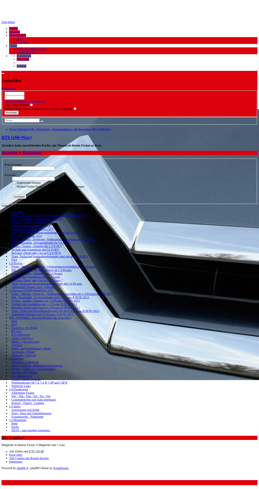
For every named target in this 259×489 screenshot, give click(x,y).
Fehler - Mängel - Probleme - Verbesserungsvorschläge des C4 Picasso (53, 266)
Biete (14, 423)
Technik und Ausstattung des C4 (30, 225)
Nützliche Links (21, 386)
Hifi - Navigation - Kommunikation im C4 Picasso (41, 270)
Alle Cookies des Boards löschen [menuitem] (29, 458)
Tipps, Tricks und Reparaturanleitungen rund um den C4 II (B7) (49, 256)
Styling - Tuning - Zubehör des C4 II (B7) (36, 246)
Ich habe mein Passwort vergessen (25, 101)
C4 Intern (14, 406)
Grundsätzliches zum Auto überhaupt (33, 399)
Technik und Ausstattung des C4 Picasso (35, 277)
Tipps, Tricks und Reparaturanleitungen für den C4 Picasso (46, 283)
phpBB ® (22, 468)
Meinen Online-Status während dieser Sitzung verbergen (39, 108)
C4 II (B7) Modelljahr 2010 (25, 236)
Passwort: (10, 175)
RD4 (14, 321)
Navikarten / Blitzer (23, 352)
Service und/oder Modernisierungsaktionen (37, 365)
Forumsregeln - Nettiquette (27, 416)
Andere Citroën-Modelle (26, 379)
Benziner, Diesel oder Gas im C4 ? (32, 229)
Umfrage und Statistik (24, 372)
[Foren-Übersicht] (30, 15)
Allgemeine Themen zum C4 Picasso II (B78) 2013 (42, 314)
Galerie (13, 28)
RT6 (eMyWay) (17, 137)
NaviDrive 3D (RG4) (24, 328)
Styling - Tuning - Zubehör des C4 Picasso (36, 273)
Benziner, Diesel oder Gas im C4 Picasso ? (37, 280)
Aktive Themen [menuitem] (26, 52)
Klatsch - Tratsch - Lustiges (27, 403)
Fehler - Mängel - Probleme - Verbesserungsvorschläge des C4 (48, 215)
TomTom (16, 345)
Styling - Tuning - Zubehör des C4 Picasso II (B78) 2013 (45, 300)
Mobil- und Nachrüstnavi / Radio (31, 348)
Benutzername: (14, 164)
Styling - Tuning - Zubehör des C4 (32, 222)
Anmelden (9, 153)
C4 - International (21, 375)
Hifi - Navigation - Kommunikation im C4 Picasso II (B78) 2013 (50, 297)
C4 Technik (16, 212)
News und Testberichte (25, 362)
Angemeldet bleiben (17, 105)
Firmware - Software (23, 355)
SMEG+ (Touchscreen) (25, 341)
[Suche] (41, 121)
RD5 (14, 324)
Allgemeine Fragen (22, 392)
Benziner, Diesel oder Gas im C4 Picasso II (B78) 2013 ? (45, 307)
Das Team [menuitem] (23, 42)
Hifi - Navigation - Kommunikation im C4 (36, 219)
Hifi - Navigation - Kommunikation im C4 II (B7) (41, 242)
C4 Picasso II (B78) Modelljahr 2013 (31, 290)
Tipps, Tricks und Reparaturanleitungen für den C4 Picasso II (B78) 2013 (55, 311)
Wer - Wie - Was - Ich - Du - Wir (30, 396)
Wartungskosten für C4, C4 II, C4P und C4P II (39, 382)
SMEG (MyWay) (22, 338)
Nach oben (15, 454)
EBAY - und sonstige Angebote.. (31, 430)
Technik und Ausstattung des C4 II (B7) (35, 249)
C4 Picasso (15, 263)
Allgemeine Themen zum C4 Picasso (33, 287)
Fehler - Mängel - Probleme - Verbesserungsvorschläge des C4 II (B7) (53, 239)
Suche (15, 427)
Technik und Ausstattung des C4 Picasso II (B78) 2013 (44, 304)
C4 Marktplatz (17, 420)
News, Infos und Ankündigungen (31, 413)
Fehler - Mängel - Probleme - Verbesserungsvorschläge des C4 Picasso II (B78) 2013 (62, 294)
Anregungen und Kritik (25, 410)
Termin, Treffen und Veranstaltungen (33, 369)
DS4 (14, 259)
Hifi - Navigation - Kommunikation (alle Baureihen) (40, 317)
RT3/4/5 (16, 331)
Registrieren (9, 88)
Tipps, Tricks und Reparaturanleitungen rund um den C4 (45, 232)
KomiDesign (61, 468)
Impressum (15, 461)
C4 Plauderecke (18, 389)
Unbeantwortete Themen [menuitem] (31, 49)
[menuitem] (24, 55)
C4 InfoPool (16, 358)
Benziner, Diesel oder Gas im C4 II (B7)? (36, 253)
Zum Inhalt (8, 22)
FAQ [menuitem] (20, 38)
